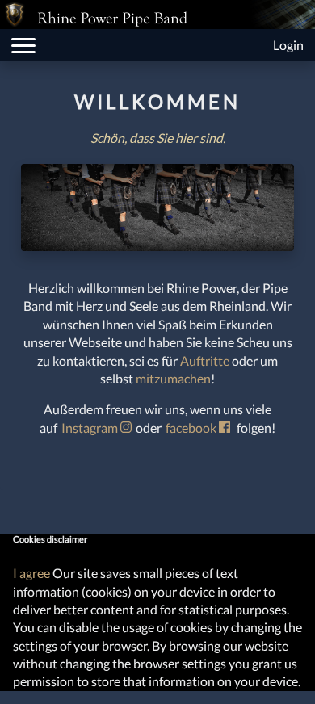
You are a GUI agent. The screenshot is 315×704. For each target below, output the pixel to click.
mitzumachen (173, 378)
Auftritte (204, 360)
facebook (192, 427)
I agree (31, 572)
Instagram (90, 427)
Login (288, 44)
